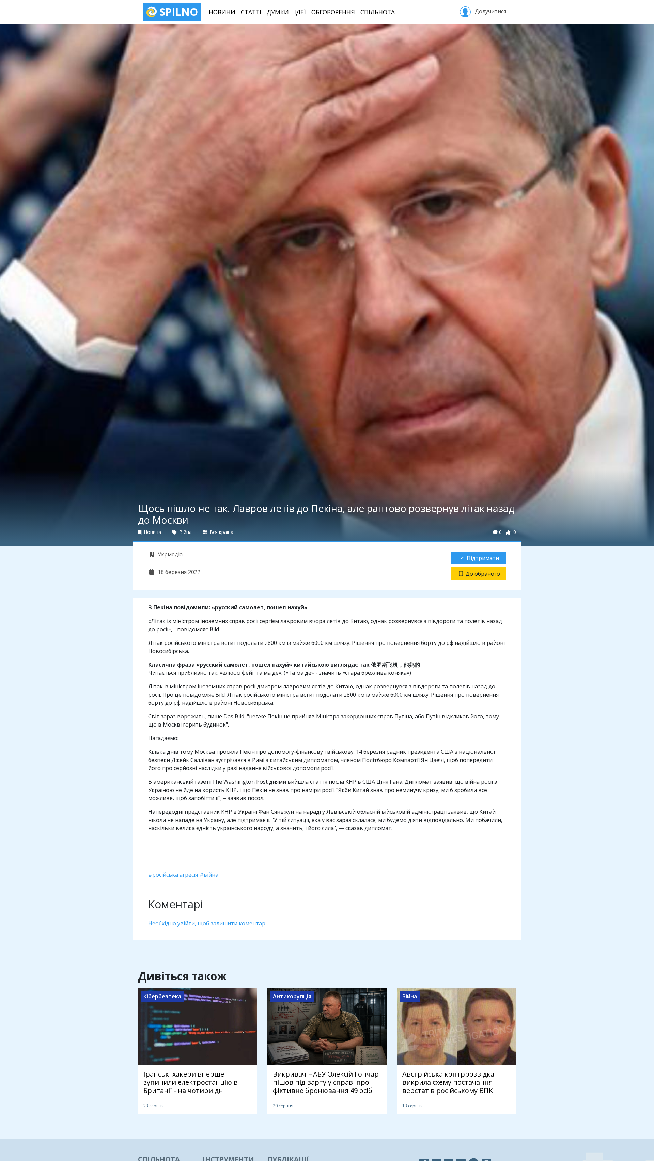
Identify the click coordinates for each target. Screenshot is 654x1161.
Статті (251, 12)
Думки (278, 12)
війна (211, 874)
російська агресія (175, 874)
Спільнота (377, 12)
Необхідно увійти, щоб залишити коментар (206, 923)
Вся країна (220, 532)
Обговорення (333, 12)
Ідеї (300, 12)
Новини (222, 12)
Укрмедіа (169, 554)
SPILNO (177, 12)
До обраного (483, 573)
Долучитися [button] (489, 11)
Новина (152, 532)
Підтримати (483, 558)
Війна (185, 532)
